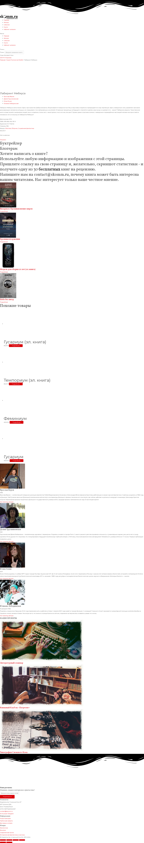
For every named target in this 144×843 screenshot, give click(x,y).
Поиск (2, 52)
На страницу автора (6, 502)
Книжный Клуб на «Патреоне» (15, 707)
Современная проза (7, 832)
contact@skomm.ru (6, 811)
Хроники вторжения (10, 239)
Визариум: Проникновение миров (16, 208)
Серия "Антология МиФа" (14, 60)
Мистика (8, 128)
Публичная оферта (6, 821)
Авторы (6, 22)
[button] (72, 33)
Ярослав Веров (9, 96)
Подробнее (4, 211)
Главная (6, 20)
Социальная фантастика (26, 128)
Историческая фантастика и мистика (12, 835)
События (7, 25)
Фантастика (4, 828)
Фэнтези (3, 830)
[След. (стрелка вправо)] (9, 842)
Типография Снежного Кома (14, 752)
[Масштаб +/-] (22, 840)
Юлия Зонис (8, 101)
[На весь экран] (16, 840)
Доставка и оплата (6, 823)
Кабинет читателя (10, 29)
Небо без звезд (7, 299)
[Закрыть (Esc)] (3, 840)
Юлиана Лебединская (11, 103)
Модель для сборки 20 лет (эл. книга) (17, 269)
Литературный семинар (11, 663)
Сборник (15, 128)
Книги (6, 27)
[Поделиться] (9, 840)
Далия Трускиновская (11, 99)
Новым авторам (5, 818)
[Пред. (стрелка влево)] (3, 842)
